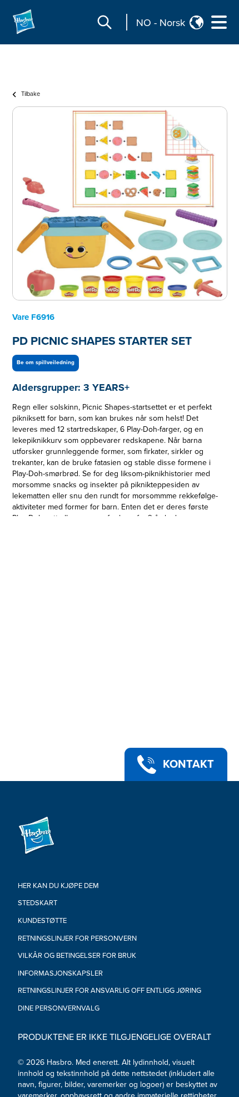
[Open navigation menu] (219, 22)
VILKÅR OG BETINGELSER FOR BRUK (77, 955)
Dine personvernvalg (58, 1008)
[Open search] (104, 22)
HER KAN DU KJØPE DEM (58, 885)
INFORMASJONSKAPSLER (60, 973)
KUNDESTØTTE (42, 920)
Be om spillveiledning (45, 362)
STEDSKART (37, 903)
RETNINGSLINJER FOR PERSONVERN (77, 938)
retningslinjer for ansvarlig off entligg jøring (109, 990)
